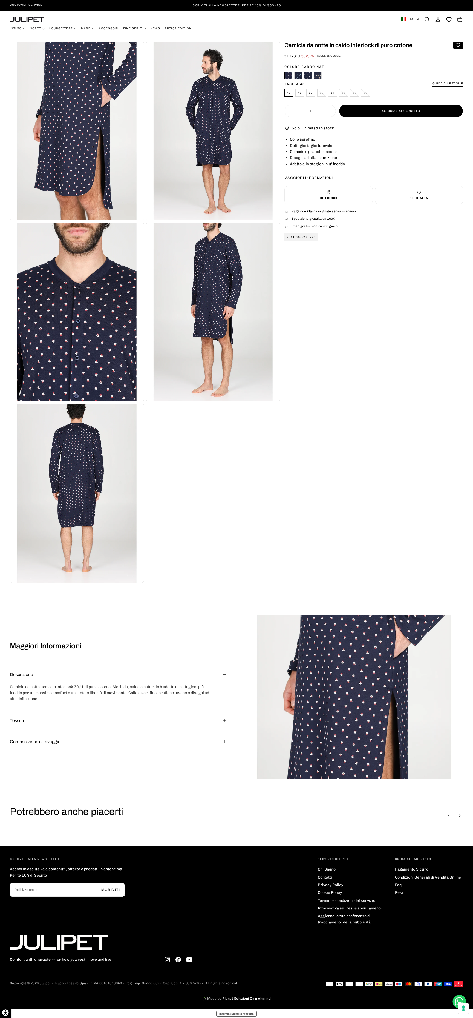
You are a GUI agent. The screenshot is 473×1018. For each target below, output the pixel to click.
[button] (410, 19)
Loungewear (61, 28)
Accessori (109, 28)
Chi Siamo (327, 869)
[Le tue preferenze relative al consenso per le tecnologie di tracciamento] (463, 1008)
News (155, 28)
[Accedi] (438, 19)
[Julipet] (59, 942)
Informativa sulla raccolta (236, 1013)
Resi (399, 892)
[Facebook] (178, 959)
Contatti (325, 877)
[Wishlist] (449, 19)
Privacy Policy (330, 885)
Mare (86, 28)
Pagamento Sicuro (411, 869)
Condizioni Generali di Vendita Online (428, 877)
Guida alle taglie (447, 83)
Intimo (16, 28)
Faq (398, 885)
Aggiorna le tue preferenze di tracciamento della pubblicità (344, 919)
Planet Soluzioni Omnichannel (246, 998)
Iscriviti (110, 890)
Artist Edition (178, 28)
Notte (35, 28)
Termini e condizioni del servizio (346, 900)
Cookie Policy (330, 892)
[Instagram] (167, 959)
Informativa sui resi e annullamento (350, 908)
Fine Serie (132, 28)
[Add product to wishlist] (458, 45)
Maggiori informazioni (308, 178)
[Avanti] (460, 815)
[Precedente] (449, 815)
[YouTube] (189, 959)
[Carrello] (460, 19)
